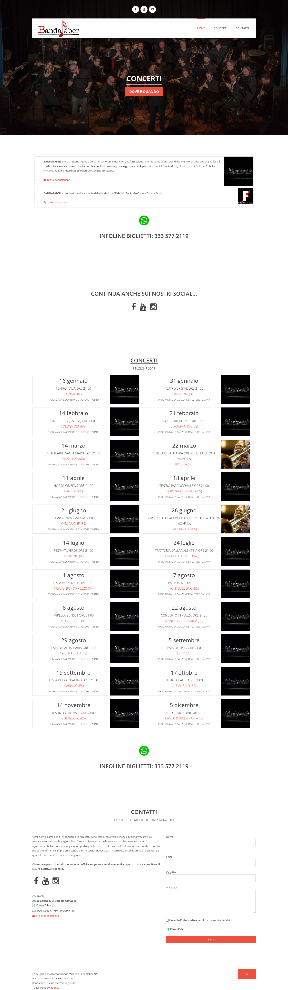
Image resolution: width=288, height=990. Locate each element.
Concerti (220, 28)
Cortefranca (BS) (184, 426)
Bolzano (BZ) (184, 394)
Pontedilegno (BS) (184, 588)
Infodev (54, 987)
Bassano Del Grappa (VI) (184, 718)
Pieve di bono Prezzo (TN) (73, 588)
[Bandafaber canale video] (144, 9)
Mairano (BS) (73, 686)
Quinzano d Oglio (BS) (184, 491)
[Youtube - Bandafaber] (143, 308)
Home (201, 28)
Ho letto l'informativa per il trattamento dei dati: (200, 920)
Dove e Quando (144, 91)
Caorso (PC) (73, 491)
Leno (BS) (184, 653)
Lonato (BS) (73, 394)
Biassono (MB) (73, 459)
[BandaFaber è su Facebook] (135, 9)
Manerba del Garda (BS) (184, 621)
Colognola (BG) (73, 426)
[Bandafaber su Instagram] (152, 9)
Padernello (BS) (184, 529)
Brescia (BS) (184, 464)
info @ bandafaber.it (58, 180)
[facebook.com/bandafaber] (133, 308)
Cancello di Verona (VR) (184, 556)
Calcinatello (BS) (73, 653)
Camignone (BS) (73, 523)
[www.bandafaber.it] (55, 27)
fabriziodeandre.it (56, 202)
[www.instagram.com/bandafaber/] (153, 308)
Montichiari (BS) (73, 621)
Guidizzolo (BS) (73, 718)
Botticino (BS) (73, 556)
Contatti (242, 28)
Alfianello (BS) (184, 686)
